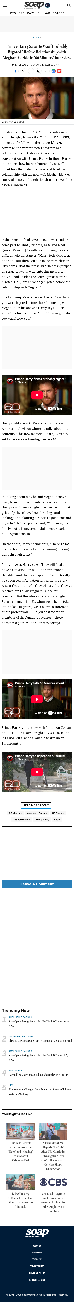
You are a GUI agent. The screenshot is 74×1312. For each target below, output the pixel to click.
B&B (21, 13)
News (36, 37)
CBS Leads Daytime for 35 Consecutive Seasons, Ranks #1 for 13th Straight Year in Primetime (53, 1202)
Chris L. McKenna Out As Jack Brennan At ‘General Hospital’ (40, 1041)
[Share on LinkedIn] (31, 71)
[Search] (69, 5)
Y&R (47, 13)
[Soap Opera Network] (37, 5)
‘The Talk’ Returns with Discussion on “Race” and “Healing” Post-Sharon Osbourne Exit (20, 1151)
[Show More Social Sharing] (47, 71)
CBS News (58, 813)
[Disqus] (37, 948)
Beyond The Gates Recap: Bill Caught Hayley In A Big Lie (38, 1075)
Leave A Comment (37, 884)
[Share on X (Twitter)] (23, 71)
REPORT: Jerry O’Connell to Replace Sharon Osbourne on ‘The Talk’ (20, 1200)
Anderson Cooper (37, 813)
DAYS (31, 13)
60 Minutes (15, 813)
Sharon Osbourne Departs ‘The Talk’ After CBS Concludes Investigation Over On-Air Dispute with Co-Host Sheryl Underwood (53, 1156)
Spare (57, 819)
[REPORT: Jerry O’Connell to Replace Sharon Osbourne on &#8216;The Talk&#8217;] (20, 1182)
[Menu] (5, 5)
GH (40, 13)
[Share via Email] (39, 71)
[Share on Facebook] (16, 71)
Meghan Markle (21, 819)
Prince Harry (42, 819)
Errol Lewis (21, 64)
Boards (59, 13)
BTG (13, 13)
